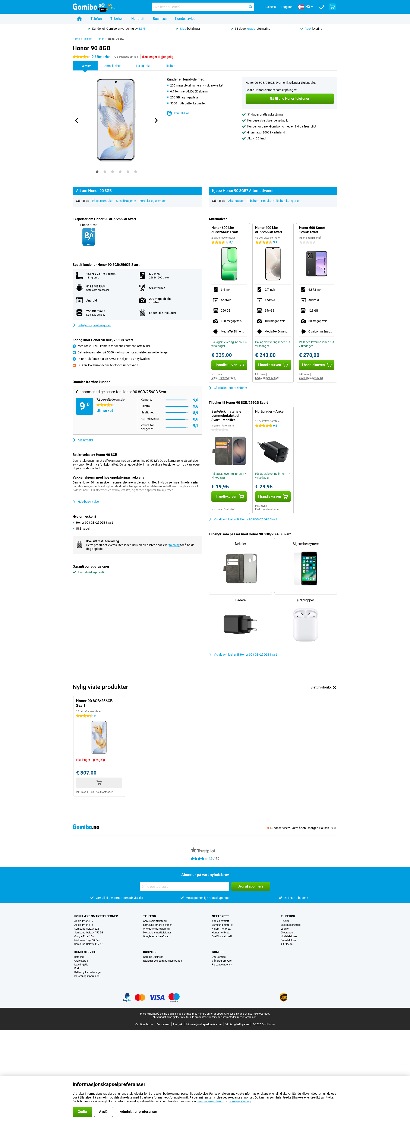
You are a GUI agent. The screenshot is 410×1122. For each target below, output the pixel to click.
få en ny (174, 545)
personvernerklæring (210, 1101)
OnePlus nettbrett (222, 936)
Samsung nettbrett (222, 924)
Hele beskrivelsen (89, 501)
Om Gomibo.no (144, 1024)
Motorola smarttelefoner (157, 932)
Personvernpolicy (222, 964)
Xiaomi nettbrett (221, 928)
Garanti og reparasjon (87, 976)
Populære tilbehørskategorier (280, 200)
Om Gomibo (219, 956)
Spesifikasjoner (126, 200)
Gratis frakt (230, 509)
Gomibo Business (153, 956)
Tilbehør (116, 19)
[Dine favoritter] (321, 7)
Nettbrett (137, 19)
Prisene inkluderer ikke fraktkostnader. (248, 1013)
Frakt (77, 968)
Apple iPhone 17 (83, 921)
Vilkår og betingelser (237, 1024)
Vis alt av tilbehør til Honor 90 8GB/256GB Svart (245, 519)
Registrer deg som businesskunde (162, 960)
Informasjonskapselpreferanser (204, 1024)
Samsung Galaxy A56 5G (88, 932)
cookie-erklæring (240, 1101)
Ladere (284, 928)
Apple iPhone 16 (83, 924)
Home (76, 38)
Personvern (163, 1024)
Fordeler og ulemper (152, 200)
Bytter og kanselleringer (87, 972)
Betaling (79, 956)
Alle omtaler (85, 440)
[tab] (97, 171)
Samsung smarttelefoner (157, 924)
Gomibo (218, 952)
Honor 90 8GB (116, 38)
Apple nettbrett (220, 921)
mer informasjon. (247, 1017)
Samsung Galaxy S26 (86, 928)
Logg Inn (287, 7)
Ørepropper (287, 932)
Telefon (96, 19)
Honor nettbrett (221, 932)
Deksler (285, 921)
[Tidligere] (77, 120)
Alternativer (236, 200)
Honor (100, 38)
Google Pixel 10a (84, 936)
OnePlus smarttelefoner (156, 928)
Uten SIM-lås (181, 113)
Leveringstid (81, 964)
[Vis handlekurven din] (332, 7)
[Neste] (155, 120)
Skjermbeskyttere (290, 924)
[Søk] (250, 6)
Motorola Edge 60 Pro (87, 940)
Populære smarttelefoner (96, 916)
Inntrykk (177, 1024)
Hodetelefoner (289, 936)
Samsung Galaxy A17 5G (88, 944)
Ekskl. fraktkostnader (223, 377)
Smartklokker (288, 940)
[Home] (79, 19)
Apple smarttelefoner (155, 921)
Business (160, 19)
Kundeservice (185, 19)
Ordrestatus (81, 960)
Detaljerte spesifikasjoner (94, 325)
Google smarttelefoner (156, 936)
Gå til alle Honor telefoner (230, 388)
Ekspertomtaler (102, 200)
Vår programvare (221, 960)
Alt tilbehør (287, 944)
